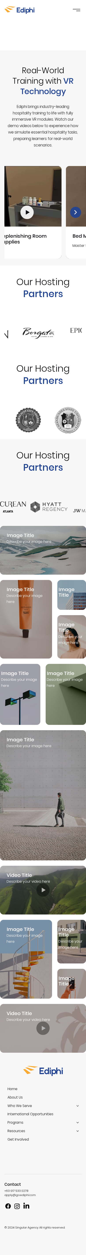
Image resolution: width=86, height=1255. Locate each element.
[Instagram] (17, 1206)
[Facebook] (8, 1206)
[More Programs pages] (78, 1122)
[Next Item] (75, 212)
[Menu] (76, 10)
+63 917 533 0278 (16, 1191)
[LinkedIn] (26, 1206)
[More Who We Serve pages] (78, 1106)
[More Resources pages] (78, 1131)
